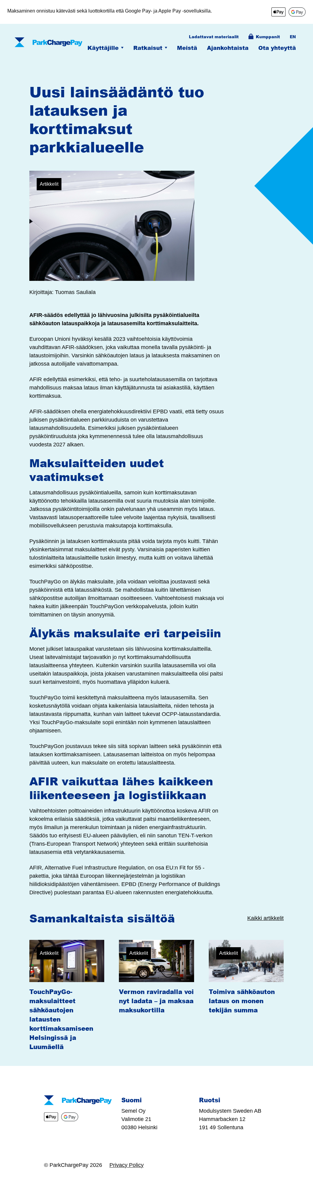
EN (293, 36)
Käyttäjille (103, 48)
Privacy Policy (126, 1165)
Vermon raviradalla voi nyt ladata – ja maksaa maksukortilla (156, 1000)
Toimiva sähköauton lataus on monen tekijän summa (242, 1000)
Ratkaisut (147, 48)
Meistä (187, 48)
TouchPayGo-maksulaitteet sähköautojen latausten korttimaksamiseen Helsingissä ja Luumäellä (61, 1019)
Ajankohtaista (228, 48)
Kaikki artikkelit (265, 918)
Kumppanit (268, 36)
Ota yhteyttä (277, 48)
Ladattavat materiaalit (214, 36)
